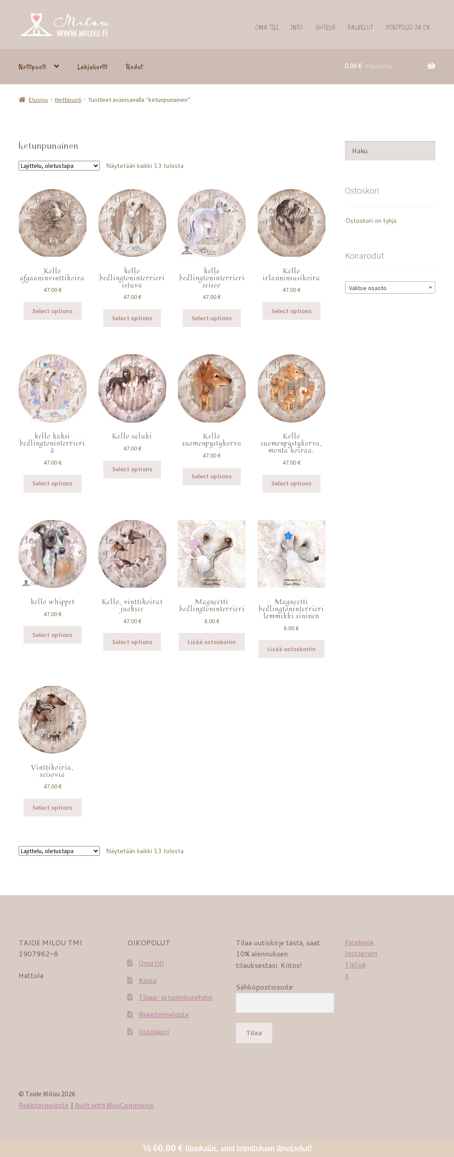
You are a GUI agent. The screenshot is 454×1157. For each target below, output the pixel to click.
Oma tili (266, 27)
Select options (52, 311)
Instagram (361, 953)
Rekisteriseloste (164, 1014)
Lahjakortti (93, 67)
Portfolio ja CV (408, 27)
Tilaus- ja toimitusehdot (176, 997)
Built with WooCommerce (114, 1105)
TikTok (355, 964)
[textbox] (390, 288)
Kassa (148, 980)
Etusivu (38, 100)
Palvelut (360, 27)
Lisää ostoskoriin (212, 642)
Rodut (134, 67)
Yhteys (326, 27)
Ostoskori (154, 1031)
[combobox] (390, 287)
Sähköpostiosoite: (265, 987)
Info (297, 27)
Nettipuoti (32, 67)
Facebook (359, 942)
